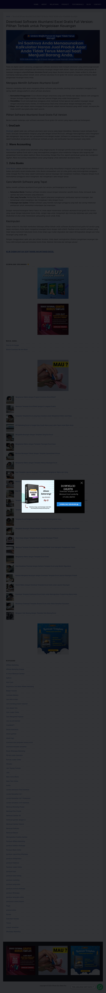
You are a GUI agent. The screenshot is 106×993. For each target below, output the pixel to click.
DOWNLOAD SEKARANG (68, 504)
